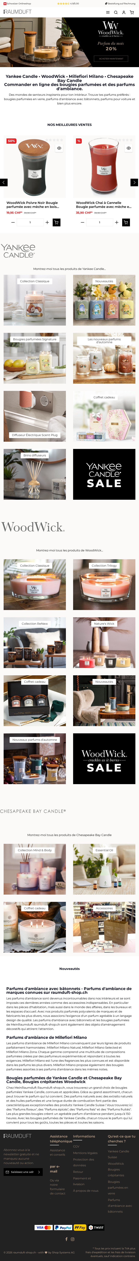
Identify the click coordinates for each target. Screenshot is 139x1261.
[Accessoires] (104, 927)
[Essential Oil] (104, 869)
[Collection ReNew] (35, 642)
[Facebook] (66, 1240)
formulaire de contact (57, 1191)
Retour (78, 1172)
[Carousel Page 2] (133, 44)
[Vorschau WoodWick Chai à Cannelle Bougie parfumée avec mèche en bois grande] (128, 148)
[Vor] (135, 63)
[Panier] (131, 12)
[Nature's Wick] (104, 642)
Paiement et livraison (82, 1181)
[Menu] (107, 12)
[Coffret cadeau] (104, 416)
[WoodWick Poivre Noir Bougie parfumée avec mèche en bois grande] (35, 166)
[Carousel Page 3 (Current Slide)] (133, 47)
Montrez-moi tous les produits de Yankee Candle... (69, 269)
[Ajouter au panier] (56, 222)
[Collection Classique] (35, 300)
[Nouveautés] (104, 300)
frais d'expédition (96, 1252)
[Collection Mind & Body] (35, 869)
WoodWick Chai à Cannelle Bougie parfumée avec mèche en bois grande (103, 205)
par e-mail (55, 1169)
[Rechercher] (115, 12)
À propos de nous (85, 1190)
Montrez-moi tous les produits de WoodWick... (69, 550)
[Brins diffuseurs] (35, 474)
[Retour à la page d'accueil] (17, 12)
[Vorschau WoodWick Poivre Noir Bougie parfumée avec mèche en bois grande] (59, 148)
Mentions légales (85, 1153)
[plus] (47, 222)
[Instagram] (73, 1240)
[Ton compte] (123, 12)
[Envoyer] (39, 1172)
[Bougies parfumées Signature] (35, 358)
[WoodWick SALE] (104, 758)
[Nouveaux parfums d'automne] (35, 758)
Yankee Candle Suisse (118, 1154)
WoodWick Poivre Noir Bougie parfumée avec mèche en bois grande (32, 205)
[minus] (13, 222)
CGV (76, 1146)
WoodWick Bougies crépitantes (116, 1169)
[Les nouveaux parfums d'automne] (104, 358)
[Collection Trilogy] (104, 584)
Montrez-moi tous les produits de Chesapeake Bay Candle (69, 835)
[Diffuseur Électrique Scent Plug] (35, 416)
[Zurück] (127, 63)
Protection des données (83, 1162)
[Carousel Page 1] (133, 40)
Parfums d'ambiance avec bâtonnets (120, 1205)
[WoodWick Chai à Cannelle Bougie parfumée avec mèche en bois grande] (104, 166)
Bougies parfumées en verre (118, 1187)
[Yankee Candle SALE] (104, 474)
